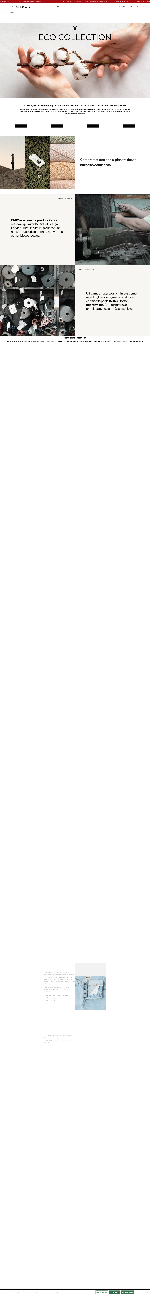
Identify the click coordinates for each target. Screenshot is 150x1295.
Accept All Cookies (128, 1292)
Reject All (114, 1292)
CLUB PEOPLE (122, 6)
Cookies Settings (101, 1292)
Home (6, 13)
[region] (75, 1292)
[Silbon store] (21, 6)
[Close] (147, 1292)
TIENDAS (130, 6)
